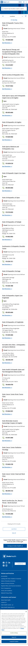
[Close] (26, 611)
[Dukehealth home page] (3, 2)
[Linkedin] (9, 563)
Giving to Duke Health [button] (14, 546)
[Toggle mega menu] (24, 2)
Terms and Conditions (6, 590)
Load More (14, 529)
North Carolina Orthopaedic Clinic (13, 75)
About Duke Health (5, 600)
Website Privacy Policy (6, 593)
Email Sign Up (4, 609)
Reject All (14, 637)
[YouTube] (7, 566)
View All (14, 533)
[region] (14, 626)
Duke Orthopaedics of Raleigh (11, 222)
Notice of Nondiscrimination (8, 581)
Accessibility (4, 576)
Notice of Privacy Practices (7, 583)
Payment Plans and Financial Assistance (11, 586)
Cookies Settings (14, 633)
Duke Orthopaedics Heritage (11, 271)
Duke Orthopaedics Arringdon (11, 122)
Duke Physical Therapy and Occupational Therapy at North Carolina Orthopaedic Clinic (12, 52)
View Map (14, 20)
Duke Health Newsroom (7, 607)
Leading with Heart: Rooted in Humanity (11, 578)
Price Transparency (6, 588)
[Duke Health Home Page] (10, 556)
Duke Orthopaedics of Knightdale (12, 322)
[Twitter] (4, 566)
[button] (20, 2)
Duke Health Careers (6, 605)
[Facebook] (4, 563)
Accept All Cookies (14, 641)
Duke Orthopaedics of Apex (11, 197)
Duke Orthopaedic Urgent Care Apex (13, 173)
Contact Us (20, 563)
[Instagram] (7, 563)
